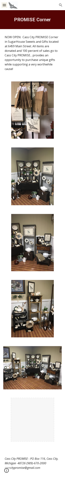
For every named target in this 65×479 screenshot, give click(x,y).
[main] (32, 20)
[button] (4, 5)
